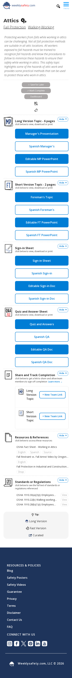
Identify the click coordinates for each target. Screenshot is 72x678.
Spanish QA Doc (41, 362)
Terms (11, 604)
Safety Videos (16, 583)
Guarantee (14, 590)
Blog (10, 569)
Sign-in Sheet (42, 261)
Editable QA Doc (42, 349)
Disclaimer (14, 611)
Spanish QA (41, 337)
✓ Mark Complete (36, 90)
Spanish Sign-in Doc (42, 298)
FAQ (10, 625)
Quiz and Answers (42, 324)
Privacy (12, 597)
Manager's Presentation (41, 134)
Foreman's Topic (42, 197)
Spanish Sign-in (42, 273)
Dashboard (36, 96)
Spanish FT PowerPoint (41, 235)
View (64, 495)
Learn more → (55, 381)
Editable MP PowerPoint (42, 159)
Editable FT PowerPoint (42, 222)
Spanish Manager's (42, 146)
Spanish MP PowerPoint (42, 171)
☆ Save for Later (36, 84)
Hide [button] (61, 119)
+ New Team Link (52, 394)
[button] (66, 5)
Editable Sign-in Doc (41, 286)
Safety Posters (17, 576)
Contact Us (14, 618)
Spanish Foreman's (41, 210)
